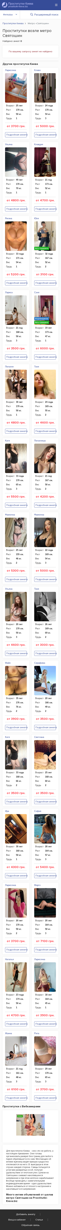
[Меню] (56, 5)
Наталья (9, 959)
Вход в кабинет (17, 1219)
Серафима (39, 663)
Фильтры (8, 14)
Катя (7, 440)
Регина (8, 218)
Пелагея (9, 366)
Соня (36, 292)
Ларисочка (10, 70)
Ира (7, 811)
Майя (8, 663)
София (37, 811)
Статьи (39, 1219)
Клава (37, 70)
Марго (37, 885)
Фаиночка (10, 514)
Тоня (36, 366)
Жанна (8, 1033)
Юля (36, 218)
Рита (36, 1033)
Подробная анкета (16, 134)
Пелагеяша (40, 440)
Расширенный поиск (46, 14)
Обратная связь (30, 1225)
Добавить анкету (25, 1214)
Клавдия (38, 144)
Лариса (9, 292)
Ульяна (8, 144)
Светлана (39, 737)
